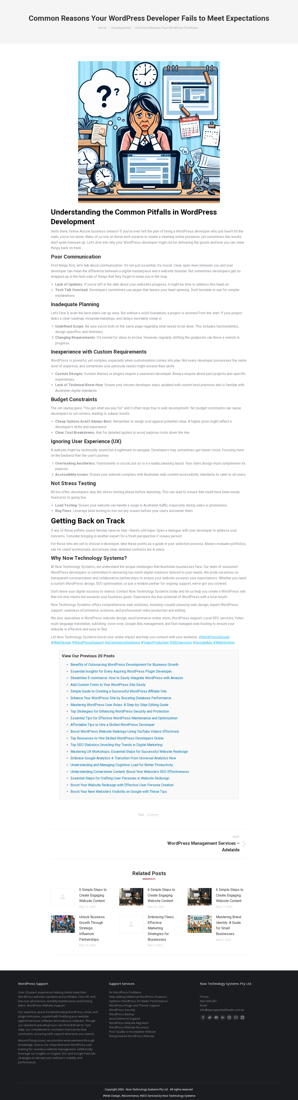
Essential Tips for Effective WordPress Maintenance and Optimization (124, 718)
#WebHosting (224, 642)
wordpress (152, 815)
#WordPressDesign (214, 637)
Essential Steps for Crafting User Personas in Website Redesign (119, 778)
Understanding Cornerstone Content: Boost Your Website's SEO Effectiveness (129, 772)
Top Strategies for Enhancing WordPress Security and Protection (119, 711)
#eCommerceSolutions (122, 642)
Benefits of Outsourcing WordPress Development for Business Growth (124, 665)
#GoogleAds (203, 642)
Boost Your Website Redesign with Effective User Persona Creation (122, 785)
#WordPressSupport (88, 642)
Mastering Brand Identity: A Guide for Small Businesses (228, 925)
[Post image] (63, 897)
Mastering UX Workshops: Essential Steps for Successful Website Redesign (129, 752)
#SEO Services (149, 1095)
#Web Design (111, 1095)
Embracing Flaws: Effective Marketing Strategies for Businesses (161, 928)
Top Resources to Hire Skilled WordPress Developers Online (117, 738)
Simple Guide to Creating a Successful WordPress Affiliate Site (118, 691)
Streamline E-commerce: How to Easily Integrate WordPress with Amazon (126, 678)
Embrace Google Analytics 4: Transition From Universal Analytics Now (123, 758)
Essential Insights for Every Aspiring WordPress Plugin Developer (121, 671)
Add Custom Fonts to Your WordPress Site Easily (108, 685)
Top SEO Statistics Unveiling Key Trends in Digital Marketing (116, 745)
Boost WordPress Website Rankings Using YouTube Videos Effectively (124, 731)
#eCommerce (130, 1095)
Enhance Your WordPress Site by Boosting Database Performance (120, 698)
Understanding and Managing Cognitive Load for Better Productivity (121, 765)
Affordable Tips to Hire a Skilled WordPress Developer (112, 725)
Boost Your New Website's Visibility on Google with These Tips (118, 791)
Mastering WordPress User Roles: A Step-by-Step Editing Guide (119, 705)
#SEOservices (181, 642)
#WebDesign (61, 642)
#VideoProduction (155, 642)
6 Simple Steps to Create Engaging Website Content (93, 895)
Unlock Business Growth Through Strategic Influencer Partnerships (92, 928)
